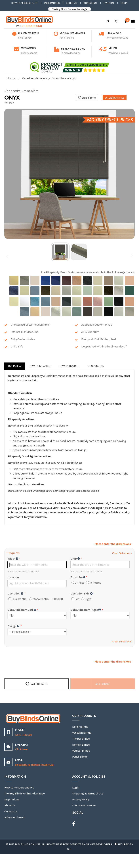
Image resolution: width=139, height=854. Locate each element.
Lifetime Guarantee (83, 805)
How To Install (69, 366)
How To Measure (40, 366)
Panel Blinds (79, 756)
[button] (60, 252)
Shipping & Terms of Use (87, 793)
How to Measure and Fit (18, 787)
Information (95, 366)
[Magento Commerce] (28, 20)
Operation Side (79, 593)
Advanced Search (14, 817)
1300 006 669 (31, 26)
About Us (71, 3)
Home (11, 78)
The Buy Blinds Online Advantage (69, 9)
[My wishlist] (117, 21)
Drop (73, 558)
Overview (14, 366)
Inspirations (52, 3)
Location (13, 577)
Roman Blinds (81, 744)
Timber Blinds (81, 738)
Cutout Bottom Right (84, 609)
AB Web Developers (99, 844)
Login (124, 3)
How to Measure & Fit (24, 3)
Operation (13, 593)
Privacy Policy (80, 799)
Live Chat (109, 3)
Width (11, 558)
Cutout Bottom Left (20, 609)
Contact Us (90, 3)
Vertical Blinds (81, 750)
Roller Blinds (80, 726)
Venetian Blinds (81, 732)
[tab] (14, 366)
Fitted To (76, 577)
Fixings (11, 626)
